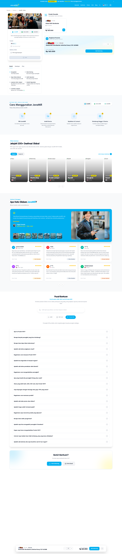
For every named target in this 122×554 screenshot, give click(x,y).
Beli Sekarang (94, 548)
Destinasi (83, 5)
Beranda (77, 5)
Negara (14, 154)
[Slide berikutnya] (62, 186)
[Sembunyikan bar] (102, 548)
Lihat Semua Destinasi (103, 154)
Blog (96, 5)
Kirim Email (70, 463)
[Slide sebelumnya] (59, 186)
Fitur (23, 66)
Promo (88, 5)
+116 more (53, 20)
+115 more (56, 43)
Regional (20, 154)
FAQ (92, 5)
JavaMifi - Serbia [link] (22, 10)
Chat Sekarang (55, 463)
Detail (11, 66)
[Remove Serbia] (15, 43)
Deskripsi (17, 66)
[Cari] (99, 5)
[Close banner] (113, 1)
